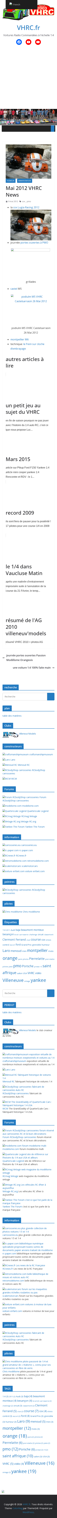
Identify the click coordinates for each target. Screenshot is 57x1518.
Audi (13, 930)
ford (18, 944)
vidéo (38, 973)
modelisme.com (30, 805)
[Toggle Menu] (52, 128)
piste (11, 966)
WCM (14, 778)
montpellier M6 (19, 339)
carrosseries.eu (29, 845)
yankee (38, 980)
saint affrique (18, 1455)
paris (20, 959)
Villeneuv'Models (27, 733)
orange (10, 958)
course (36, 939)
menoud (16, 951)
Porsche (28, 966)
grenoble (36, 944)
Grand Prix (26, 944)
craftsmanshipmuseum (41, 754)
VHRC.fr (28, 27)
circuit (40, 934)
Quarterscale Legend (37, 811)
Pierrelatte (37, 959)
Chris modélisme (31, 911)
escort (12, 945)
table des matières (12, 715)
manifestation (24, 181)
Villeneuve (13, 980)
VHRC (31, 973)
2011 (8, 930)
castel (13, 288)
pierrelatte (49, 959)
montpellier (37, 950)
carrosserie (23, 934)
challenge (33, 934)
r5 (41, 966)
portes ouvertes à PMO (34, 242)
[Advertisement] (28, 78)
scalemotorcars (29, 866)
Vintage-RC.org (28, 821)
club (28, 940)
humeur (10, 181)
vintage (27, 981)
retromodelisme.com (38, 860)
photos (25, 959)
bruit (16, 934)
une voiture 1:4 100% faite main (32, 667)
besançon (8, 934)
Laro (12, 759)
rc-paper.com (26, 850)
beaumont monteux (32, 930)
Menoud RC (23, 764)
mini (24, 951)
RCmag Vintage (29, 816)
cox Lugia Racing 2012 (26, 207)
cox (23, 201)
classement (48, 934)
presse (37, 966)
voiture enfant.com (35, 871)
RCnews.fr (20, 855)
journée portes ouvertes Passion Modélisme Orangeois (26, 658)
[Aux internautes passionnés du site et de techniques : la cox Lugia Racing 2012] (30, 212)
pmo (29, 201)
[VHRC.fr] (28, 111)
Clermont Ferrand (14, 939)
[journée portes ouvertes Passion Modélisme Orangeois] (30, 263)
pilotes (5, 966)
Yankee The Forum (35, 826)
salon (19, 973)
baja (18, 930)
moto (51, 951)
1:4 (4, 930)
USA (25, 973)
